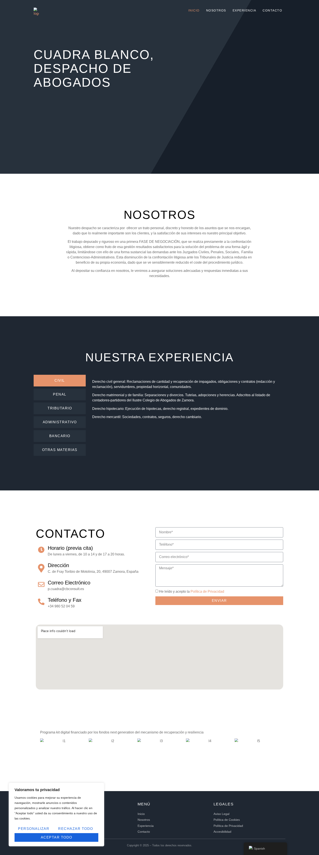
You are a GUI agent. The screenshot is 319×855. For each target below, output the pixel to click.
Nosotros (216, 10)
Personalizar (33, 829)
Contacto (272, 10)
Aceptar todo (56, 837)
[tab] (60, 380)
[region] (56, 814)
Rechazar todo (75, 829)
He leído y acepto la (191, 591)
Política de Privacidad (207, 591)
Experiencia (244, 10)
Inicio (194, 10)
